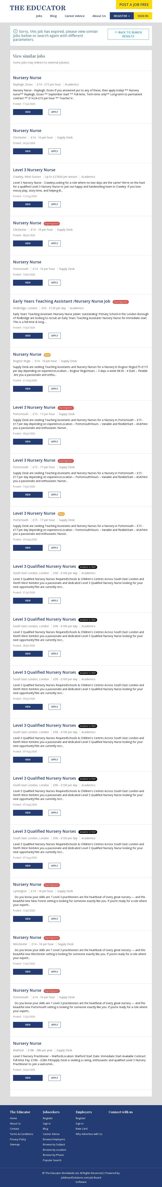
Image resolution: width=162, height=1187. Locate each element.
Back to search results (130, 34)
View (27, 112)
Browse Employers (54, 1139)
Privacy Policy (18, 1139)
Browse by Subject (54, 1144)
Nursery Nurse (27, 77)
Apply (54, 112)
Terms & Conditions (21, 1134)
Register (48, 1118)
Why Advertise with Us (89, 1134)
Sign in (47, 1123)
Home (13, 1118)
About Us (99, 16)
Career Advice (75, 16)
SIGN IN (143, 16)
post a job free (134, 4)
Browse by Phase (53, 1155)
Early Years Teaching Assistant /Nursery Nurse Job (61, 301)
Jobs (39, 16)
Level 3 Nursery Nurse (34, 169)
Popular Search (52, 1160)
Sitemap (15, 1144)
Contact (14, 1128)
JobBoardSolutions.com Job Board (81, 1177)
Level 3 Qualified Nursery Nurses (44, 566)
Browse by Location (54, 1149)
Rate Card (82, 1128)
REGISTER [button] (121, 16)
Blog (53, 16)
